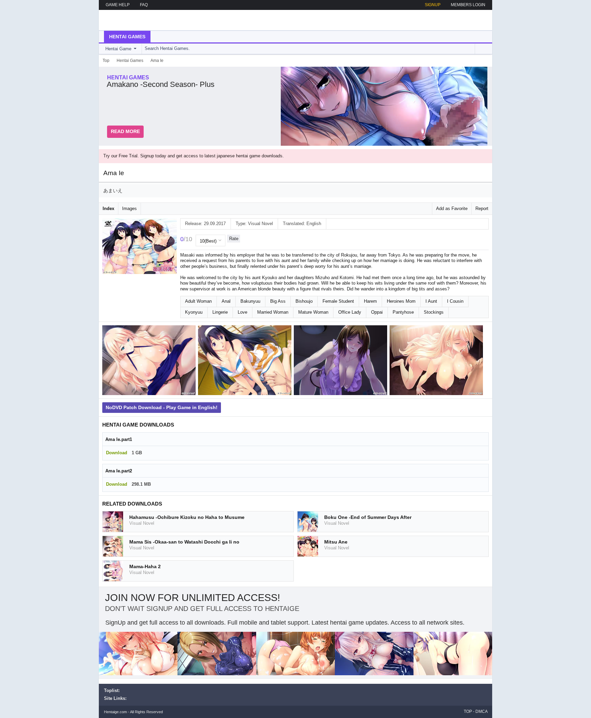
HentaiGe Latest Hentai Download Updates (139, 20)
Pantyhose (403, 312)
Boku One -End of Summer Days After (367, 517)
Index (108, 208)
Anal (226, 301)
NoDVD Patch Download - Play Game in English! (162, 407)
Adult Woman (198, 301)
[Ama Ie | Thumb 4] (437, 361)
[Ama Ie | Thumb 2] (246, 361)
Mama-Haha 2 (145, 566)
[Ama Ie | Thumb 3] (342, 361)
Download (116, 452)
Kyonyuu (193, 312)
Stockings (434, 312)
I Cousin (455, 301)
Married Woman (272, 312)
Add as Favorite (452, 208)
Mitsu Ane (335, 542)
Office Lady (349, 312)
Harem (370, 301)
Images (129, 208)
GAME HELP (118, 4)
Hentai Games (127, 36)
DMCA (481, 711)
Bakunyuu (250, 301)
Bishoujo (304, 301)
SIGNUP (433, 4)
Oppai (377, 312)
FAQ (144, 4)
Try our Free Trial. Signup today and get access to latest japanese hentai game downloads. (193, 155)
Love (242, 312)
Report (481, 208)
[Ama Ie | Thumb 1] (150, 361)
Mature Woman (313, 312)
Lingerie (220, 312)
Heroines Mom (401, 301)
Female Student (338, 301)
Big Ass (278, 301)
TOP (468, 711)
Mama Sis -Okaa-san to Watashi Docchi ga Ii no (184, 542)
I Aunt (431, 301)
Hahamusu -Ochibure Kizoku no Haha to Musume (187, 517)
